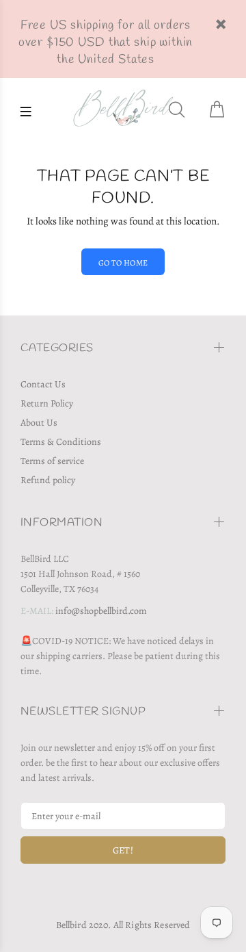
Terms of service (52, 460)
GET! (123, 850)
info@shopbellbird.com (101, 610)
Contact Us (43, 384)
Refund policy (47, 480)
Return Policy (46, 403)
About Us (38, 422)
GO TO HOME (123, 262)
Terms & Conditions (60, 441)
